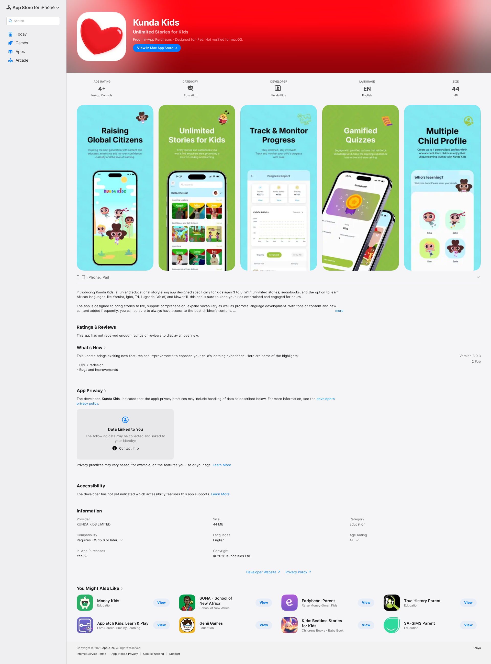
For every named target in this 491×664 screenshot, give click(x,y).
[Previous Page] (71, 188)
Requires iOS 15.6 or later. (97, 540)
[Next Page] (485, 188)
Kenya (477, 648)
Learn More (222, 465)
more (339, 310)
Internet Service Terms (91, 653)
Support (174, 653)
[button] (33, 34)
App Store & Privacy (124, 653)
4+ (352, 540)
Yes (80, 556)
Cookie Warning (153, 653)
